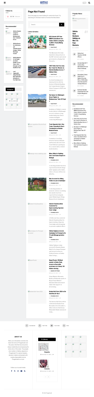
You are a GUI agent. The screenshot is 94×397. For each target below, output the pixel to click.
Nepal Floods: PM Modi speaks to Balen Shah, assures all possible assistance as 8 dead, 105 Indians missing (57, 264)
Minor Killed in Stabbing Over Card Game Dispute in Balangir (57, 156)
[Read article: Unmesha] (43, 364)
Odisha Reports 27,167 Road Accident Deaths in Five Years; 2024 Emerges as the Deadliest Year (17, 62)
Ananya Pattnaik (55, 271)
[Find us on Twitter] (15, 371)
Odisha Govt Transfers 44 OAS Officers (82, 55)
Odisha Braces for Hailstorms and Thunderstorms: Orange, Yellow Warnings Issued (17, 48)
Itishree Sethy (55, 160)
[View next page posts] (48, 376)
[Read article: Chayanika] (43, 347)
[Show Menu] (5, 3)
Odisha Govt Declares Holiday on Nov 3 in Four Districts (76, 38)
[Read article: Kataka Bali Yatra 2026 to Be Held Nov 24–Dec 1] (37, 297)
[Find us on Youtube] (21, 371)
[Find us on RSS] (24, 371)
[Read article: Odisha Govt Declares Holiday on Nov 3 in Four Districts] (80, 23)
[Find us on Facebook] (11, 371)
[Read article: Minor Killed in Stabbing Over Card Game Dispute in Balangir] (37, 159)
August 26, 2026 (54, 49)
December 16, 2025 (46, 354)
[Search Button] (89, 3)
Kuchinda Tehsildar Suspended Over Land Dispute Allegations (83, 91)
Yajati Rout (54, 47)
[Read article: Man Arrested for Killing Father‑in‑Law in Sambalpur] (37, 184)
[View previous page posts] (45, 376)
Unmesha (46, 369)
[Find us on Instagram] (18, 371)
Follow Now (14, 101)
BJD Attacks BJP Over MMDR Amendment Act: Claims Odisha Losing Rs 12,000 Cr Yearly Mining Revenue (56, 41)
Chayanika (47, 352)
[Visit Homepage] (44, 3)
